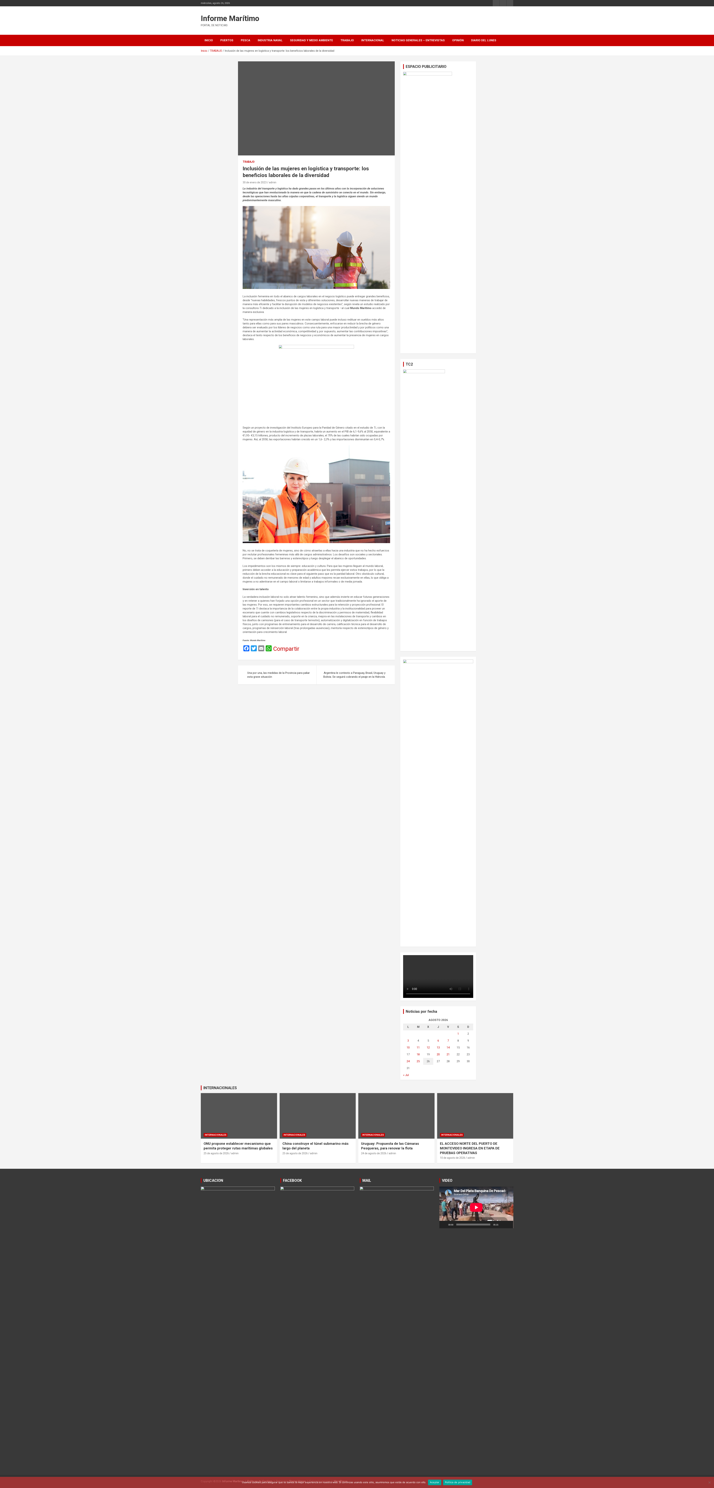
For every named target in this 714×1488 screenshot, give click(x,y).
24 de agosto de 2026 (373, 1153)
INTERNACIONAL (372, 40)
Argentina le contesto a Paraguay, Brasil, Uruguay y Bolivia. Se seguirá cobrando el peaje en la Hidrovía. (354, 674)
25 (418, 1061)
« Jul (406, 1075)
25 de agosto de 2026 (216, 1153)
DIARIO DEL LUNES (483, 40)
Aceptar (434, 1482)
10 (408, 1047)
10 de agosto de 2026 (452, 1157)
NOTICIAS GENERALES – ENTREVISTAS (418, 40)
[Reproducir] (444, 1224)
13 (438, 1047)
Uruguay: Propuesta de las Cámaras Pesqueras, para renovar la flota (390, 1145)
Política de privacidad (457, 1482)
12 (428, 1047)
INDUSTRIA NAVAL (270, 40)
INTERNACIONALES (220, 1088)
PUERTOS (226, 40)
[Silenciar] (502, 1224)
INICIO (209, 40)
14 (448, 1047)
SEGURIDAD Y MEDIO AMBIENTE (311, 40)
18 (418, 1054)
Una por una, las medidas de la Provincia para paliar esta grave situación (278, 674)
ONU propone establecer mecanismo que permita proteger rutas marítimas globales (238, 1145)
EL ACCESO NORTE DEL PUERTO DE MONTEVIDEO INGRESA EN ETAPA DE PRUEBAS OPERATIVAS (470, 1148)
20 (438, 1054)
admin (272, 182)
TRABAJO (347, 40)
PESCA (245, 40)
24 (408, 1061)
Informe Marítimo (230, 18)
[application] (476, 1207)
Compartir (286, 649)
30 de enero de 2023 (255, 182)
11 (418, 1047)
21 (448, 1054)
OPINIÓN (458, 40)
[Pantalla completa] (508, 1224)
